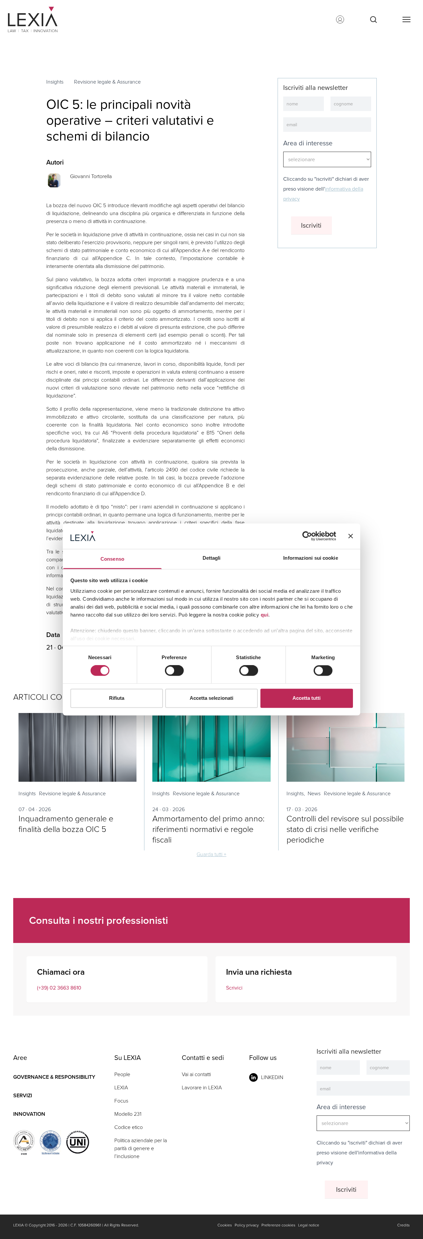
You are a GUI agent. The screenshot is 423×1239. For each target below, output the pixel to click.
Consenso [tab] (112, 559)
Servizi (22, 1095)
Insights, (296, 793)
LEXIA (121, 1087)
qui (265, 615)
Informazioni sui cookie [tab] (310, 558)
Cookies (224, 1225)
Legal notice (308, 1225)
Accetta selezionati (211, 698)
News (314, 793)
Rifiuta (116, 698)
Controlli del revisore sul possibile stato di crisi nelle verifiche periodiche (345, 829)
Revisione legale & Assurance (107, 82)
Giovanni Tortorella (91, 176)
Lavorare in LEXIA (202, 1087)
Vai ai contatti (196, 1074)
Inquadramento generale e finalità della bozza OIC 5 (66, 823)
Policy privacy (247, 1225)
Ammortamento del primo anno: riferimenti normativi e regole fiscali (208, 829)
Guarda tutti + (211, 854)
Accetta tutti (306, 698)
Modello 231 (127, 1114)
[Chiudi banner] (350, 536)
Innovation (29, 1114)
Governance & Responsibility (54, 1077)
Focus (121, 1101)
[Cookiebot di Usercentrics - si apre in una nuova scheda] (307, 536)
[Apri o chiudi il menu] (406, 19)
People (122, 1074)
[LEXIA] (41, 19)
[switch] (174, 670)
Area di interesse (307, 143)
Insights (54, 82)
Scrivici (234, 988)
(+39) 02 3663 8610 (59, 988)
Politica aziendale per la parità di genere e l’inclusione (140, 1148)
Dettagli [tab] (212, 558)
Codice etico (128, 1127)
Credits (403, 1225)
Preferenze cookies (278, 1225)
